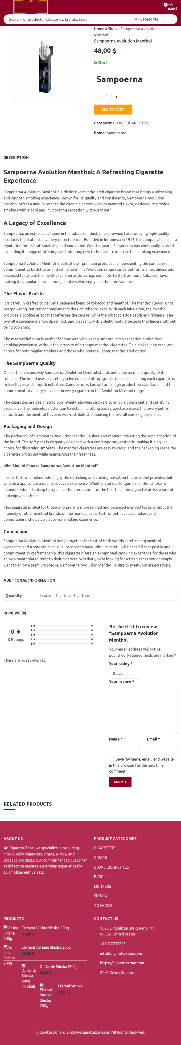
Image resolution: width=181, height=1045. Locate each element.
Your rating (120, 663)
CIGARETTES (105, 848)
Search (171, 19)
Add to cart (113, 109)
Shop (112, 29)
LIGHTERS (102, 886)
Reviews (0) (15, 613)
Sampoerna (119, 79)
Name (116, 739)
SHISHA (100, 896)
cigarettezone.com (95, 1032)
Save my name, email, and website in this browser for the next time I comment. (141, 765)
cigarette (19, 507)
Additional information (29, 580)
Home (99, 29)
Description (16, 157)
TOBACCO (103, 905)
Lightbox (77, 101)
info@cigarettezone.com (121, 953)
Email (153, 739)
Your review (121, 681)
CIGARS (100, 857)
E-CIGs (99, 877)
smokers (47, 448)
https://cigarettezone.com (122, 963)
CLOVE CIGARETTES (130, 123)
